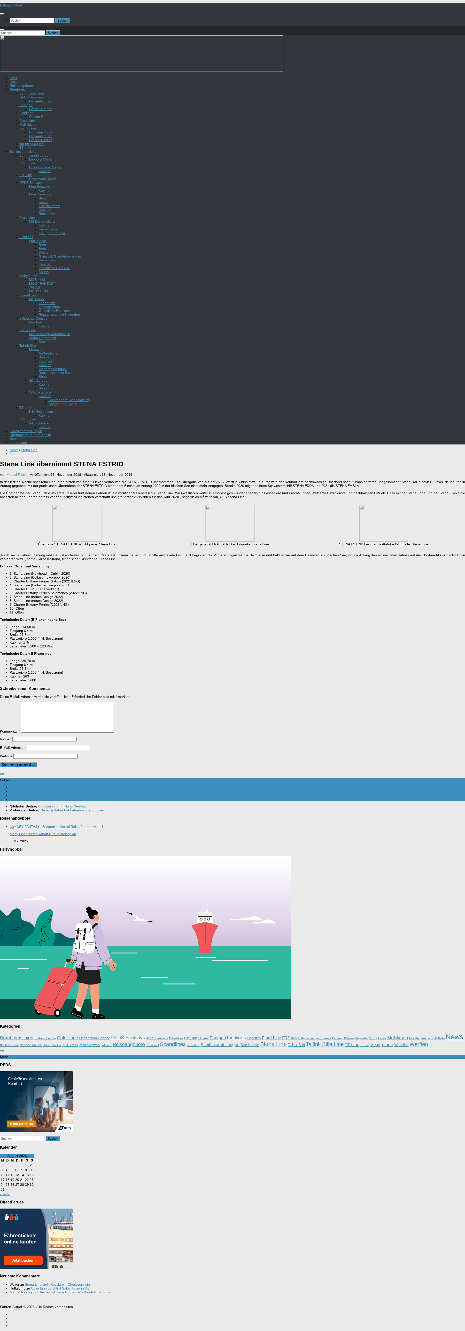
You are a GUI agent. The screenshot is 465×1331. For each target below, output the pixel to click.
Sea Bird (35, 322)
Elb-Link (25, 175)
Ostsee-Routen (40, 101)
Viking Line (27, 419)
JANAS (34, 287)
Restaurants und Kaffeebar (59, 314)
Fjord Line (27, 120)
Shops (43, 377)
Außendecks (48, 353)
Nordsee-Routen (41, 132)
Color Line (27, 163)
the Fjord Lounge (52, 233)
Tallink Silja (27, 345)
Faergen (25, 105)
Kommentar (10, 731)
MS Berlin (36, 299)
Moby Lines (28, 276)
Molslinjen (27, 124)
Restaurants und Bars (55, 373)
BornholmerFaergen (34, 155)
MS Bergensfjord (42, 221)
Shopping (46, 388)
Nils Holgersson (41, 411)
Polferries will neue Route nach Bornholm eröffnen (73, 1292)
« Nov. (5, 1194)
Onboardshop (49, 307)
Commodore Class (62, 404)
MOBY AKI (37, 280)
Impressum (18, 442)
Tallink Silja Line (31, 144)
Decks (43, 202)
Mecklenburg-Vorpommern (49, 334)
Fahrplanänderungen (26, 431)
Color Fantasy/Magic (45, 167)
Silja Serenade (40, 392)
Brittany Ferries (45, 1038)
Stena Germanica (42, 338)
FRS (286, 1038)
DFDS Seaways (31, 97)
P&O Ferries (70, 1045)
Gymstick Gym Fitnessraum (60, 256)
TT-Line (25, 148)
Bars (42, 198)
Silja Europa (38, 380)
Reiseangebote (21, 86)
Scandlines (27, 295)
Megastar (36, 349)
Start (13, 78)
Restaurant (47, 260)
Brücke (44, 248)
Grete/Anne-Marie (43, 179)
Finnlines (26, 113)
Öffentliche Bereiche (54, 268)
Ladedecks (47, 303)
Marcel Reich (17, 474)
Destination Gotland (94, 1038)
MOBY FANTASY (42, 283)
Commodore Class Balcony (69, 400)
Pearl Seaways (40, 194)
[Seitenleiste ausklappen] (2, 773)
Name (5, 739)
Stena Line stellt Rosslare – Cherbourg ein (57, 1284)
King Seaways (40, 186)
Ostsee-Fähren (40, 140)
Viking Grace (39, 423)
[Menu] (2, 14)
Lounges (45, 361)
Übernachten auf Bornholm (30, 435)
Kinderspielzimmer (53, 369)
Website (6, 756)
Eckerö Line (176, 1038)
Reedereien (19, 89)
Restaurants (48, 214)
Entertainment (49, 206)
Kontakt (15, 439)
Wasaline (401, 1045)
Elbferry (203, 1038)
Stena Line (27, 128)
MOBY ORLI (38, 291)
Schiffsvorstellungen (25, 151)
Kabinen (45, 171)
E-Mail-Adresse (13, 748)
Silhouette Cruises (33, 318)
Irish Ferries (306, 1038)
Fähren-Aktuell (11, 5)
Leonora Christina (42, 159)
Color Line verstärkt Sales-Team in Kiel (60, 1288)
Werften (419, 1044)
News (14, 82)
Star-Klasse (38, 241)
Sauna (44, 272)
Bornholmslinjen (31, 93)
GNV (294, 1038)
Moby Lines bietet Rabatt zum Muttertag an (43, 834)
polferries (106, 1045)
